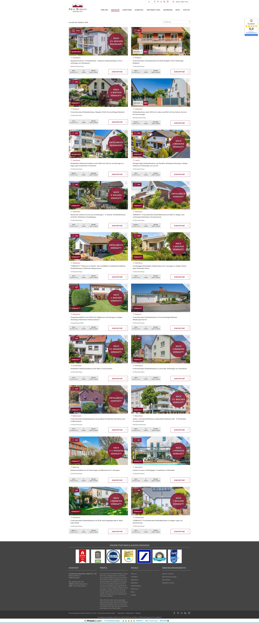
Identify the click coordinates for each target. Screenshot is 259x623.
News (178, 10)
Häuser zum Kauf (167, 574)
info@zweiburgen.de (80, 584)
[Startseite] (78, 8)
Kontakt (186, 10)
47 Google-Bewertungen (251, 32)
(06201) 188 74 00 (78, 582)
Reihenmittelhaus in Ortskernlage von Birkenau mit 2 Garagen (95, 470)
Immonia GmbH (110, 613)
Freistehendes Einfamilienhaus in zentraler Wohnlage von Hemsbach (160, 369)
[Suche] (149, 2)
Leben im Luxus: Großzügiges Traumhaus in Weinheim (154, 470)
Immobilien (115, 10)
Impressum (121, 613)
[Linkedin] (164, 1)
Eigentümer (127, 10)
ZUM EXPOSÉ (117, 72)
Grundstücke (166, 580)
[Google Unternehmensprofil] (158, 1)
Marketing (139, 10)
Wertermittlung (153, 10)
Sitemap (138, 613)
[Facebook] (155, 1)
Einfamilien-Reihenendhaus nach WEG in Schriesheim (91, 369)
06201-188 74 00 (182, 2)
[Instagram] (168, 1)
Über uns (104, 10)
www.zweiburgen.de (79, 586)
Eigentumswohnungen (169, 577)
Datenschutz (130, 613)
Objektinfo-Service (168, 583)
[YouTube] (161, 1)
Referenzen (167, 10)
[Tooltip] (256, 35)
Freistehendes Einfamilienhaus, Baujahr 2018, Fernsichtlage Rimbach (98, 112)
